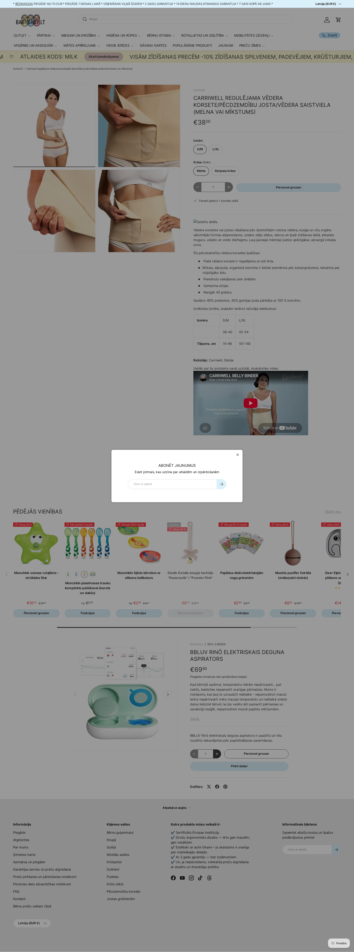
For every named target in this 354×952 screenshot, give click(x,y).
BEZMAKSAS (24, 4)
